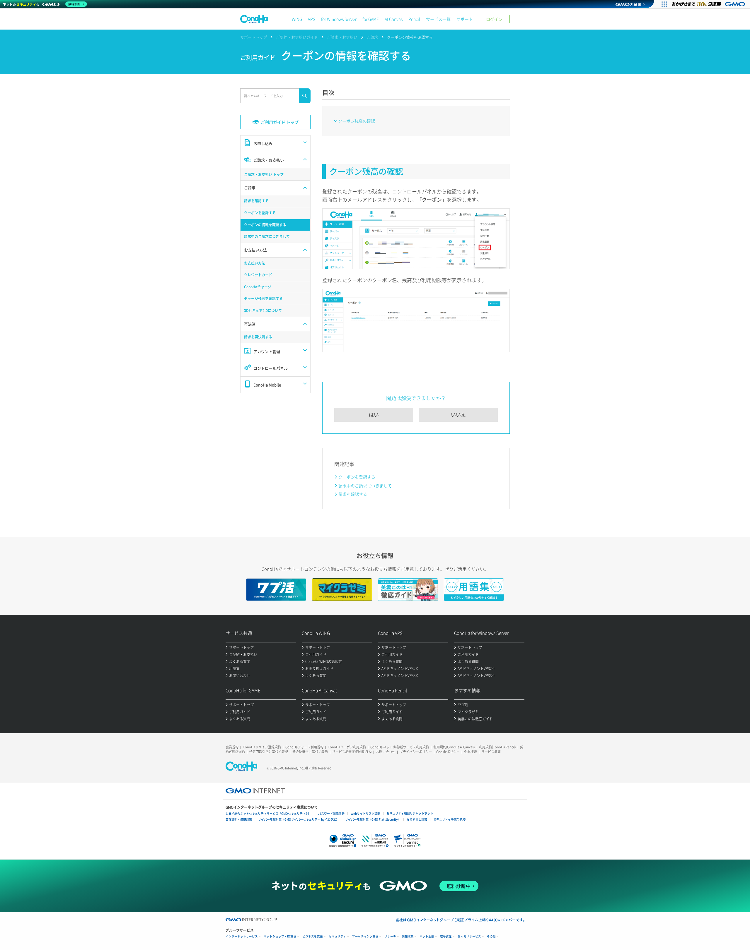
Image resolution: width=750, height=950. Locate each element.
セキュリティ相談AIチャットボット (409, 813)
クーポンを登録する (356, 477)
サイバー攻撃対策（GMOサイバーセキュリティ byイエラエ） (298, 819)
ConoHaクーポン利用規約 (347, 747)
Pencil (414, 19)
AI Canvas (394, 19)
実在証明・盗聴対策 (239, 819)
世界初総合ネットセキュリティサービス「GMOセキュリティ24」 (269, 813)
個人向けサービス (469, 936)
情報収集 (408, 936)
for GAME (370, 19)
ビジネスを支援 (312, 936)
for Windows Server (339, 19)
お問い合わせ (385, 751)
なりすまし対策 (417, 819)
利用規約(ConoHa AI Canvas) (454, 747)
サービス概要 (491, 751)
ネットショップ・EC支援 (280, 936)
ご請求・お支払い (342, 37)
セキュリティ (337, 936)
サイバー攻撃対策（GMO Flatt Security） (372, 819)
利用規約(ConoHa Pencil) (497, 747)
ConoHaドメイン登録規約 (262, 747)
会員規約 (232, 747)
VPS (311, 19)
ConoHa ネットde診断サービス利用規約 (399, 747)
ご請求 (372, 37)
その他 (491, 936)
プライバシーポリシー (416, 751)
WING (297, 19)
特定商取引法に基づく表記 (268, 751)
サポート (464, 19)
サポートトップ (253, 37)
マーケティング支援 (365, 936)
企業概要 (470, 751)
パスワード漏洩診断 (331, 813)
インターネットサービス (242, 936)
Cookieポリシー (448, 751)
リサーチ (390, 936)
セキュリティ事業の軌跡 (449, 819)
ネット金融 (427, 936)
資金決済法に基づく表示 (310, 751)
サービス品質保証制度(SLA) (351, 751)
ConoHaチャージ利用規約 (304, 747)
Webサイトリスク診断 (365, 813)
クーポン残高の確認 (356, 121)
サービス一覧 (438, 19)
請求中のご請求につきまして (365, 485)
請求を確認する (352, 494)
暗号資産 (446, 936)
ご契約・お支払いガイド (297, 37)
